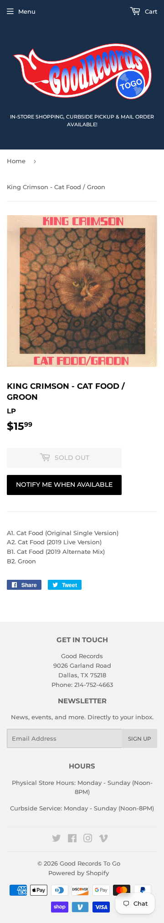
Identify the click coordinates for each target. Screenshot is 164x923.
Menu (27, 11)
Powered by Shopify (78, 873)
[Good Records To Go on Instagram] (87, 839)
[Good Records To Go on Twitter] (56, 839)
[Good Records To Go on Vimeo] (103, 839)
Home (16, 161)
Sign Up (139, 738)
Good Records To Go (90, 863)
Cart (150, 11)
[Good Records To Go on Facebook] (72, 839)
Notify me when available (64, 484)
